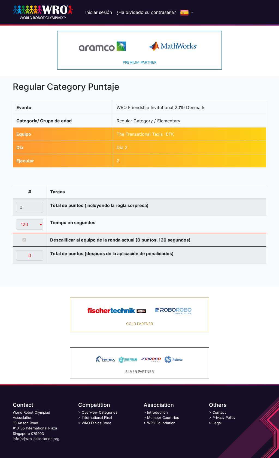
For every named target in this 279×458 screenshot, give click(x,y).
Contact (219, 412)
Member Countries (163, 417)
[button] (186, 12)
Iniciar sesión (98, 12)
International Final (97, 417)
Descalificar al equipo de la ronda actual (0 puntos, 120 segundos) (120, 240)
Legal (217, 423)
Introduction (157, 412)
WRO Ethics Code (96, 423)
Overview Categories (99, 412)
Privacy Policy (224, 417)
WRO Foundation (161, 423)
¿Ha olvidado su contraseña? (146, 12)
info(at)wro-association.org (36, 439)
